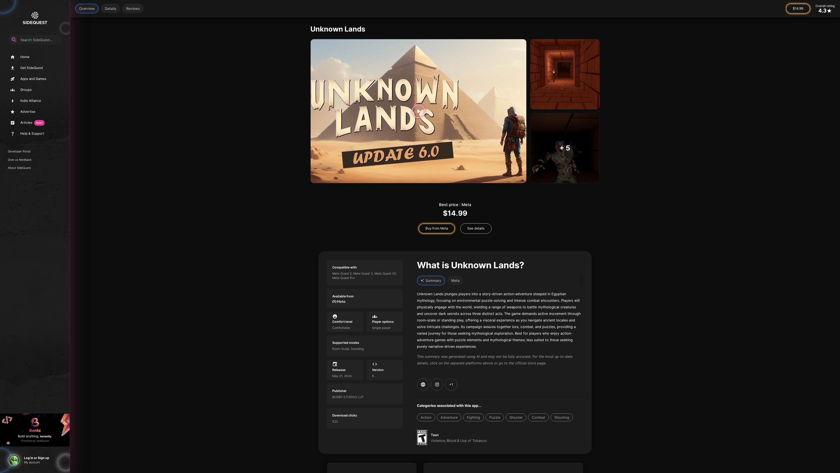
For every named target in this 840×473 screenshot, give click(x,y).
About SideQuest (19, 167)
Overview (87, 8)
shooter (516, 417)
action (426, 417)
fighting (473, 417)
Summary (433, 280)
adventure (449, 417)
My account (32, 462)
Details (110, 8)
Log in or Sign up (36, 458)
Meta (455, 280)
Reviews (133, 8)
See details (476, 228)
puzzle (494, 417)
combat (538, 417)
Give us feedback (20, 159)
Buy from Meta (436, 228)
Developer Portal (19, 151)
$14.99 (798, 8)
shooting (561, 417)
